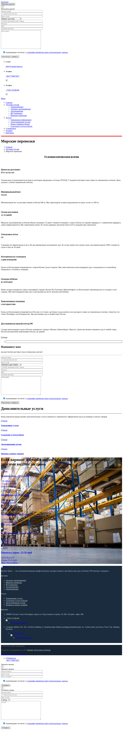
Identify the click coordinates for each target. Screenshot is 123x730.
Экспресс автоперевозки (21, 109)
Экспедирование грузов (20, 122)
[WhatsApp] (11, 658)
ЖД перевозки (16, 113)
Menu (3, 98)
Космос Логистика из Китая (38, 650)
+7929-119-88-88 (12, 90)
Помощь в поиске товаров (16, 605)
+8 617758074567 (18, 633)
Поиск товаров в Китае (20, 124)
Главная (9, 103)
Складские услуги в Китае (21, 126)
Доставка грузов (12, 105)
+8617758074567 (12, 76)
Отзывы (9, 131)
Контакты (10, 133)
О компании (11, 128)
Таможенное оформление (21, 120)
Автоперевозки (17, 111)
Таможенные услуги (14, 598)
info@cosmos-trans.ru (14, 66)
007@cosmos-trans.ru (19, 623)
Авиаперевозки (17, 107)
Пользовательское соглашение (13, 654)
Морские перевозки (19, 115)
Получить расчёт (8, 4)
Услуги (9, 118)
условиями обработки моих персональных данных (47, 52)
